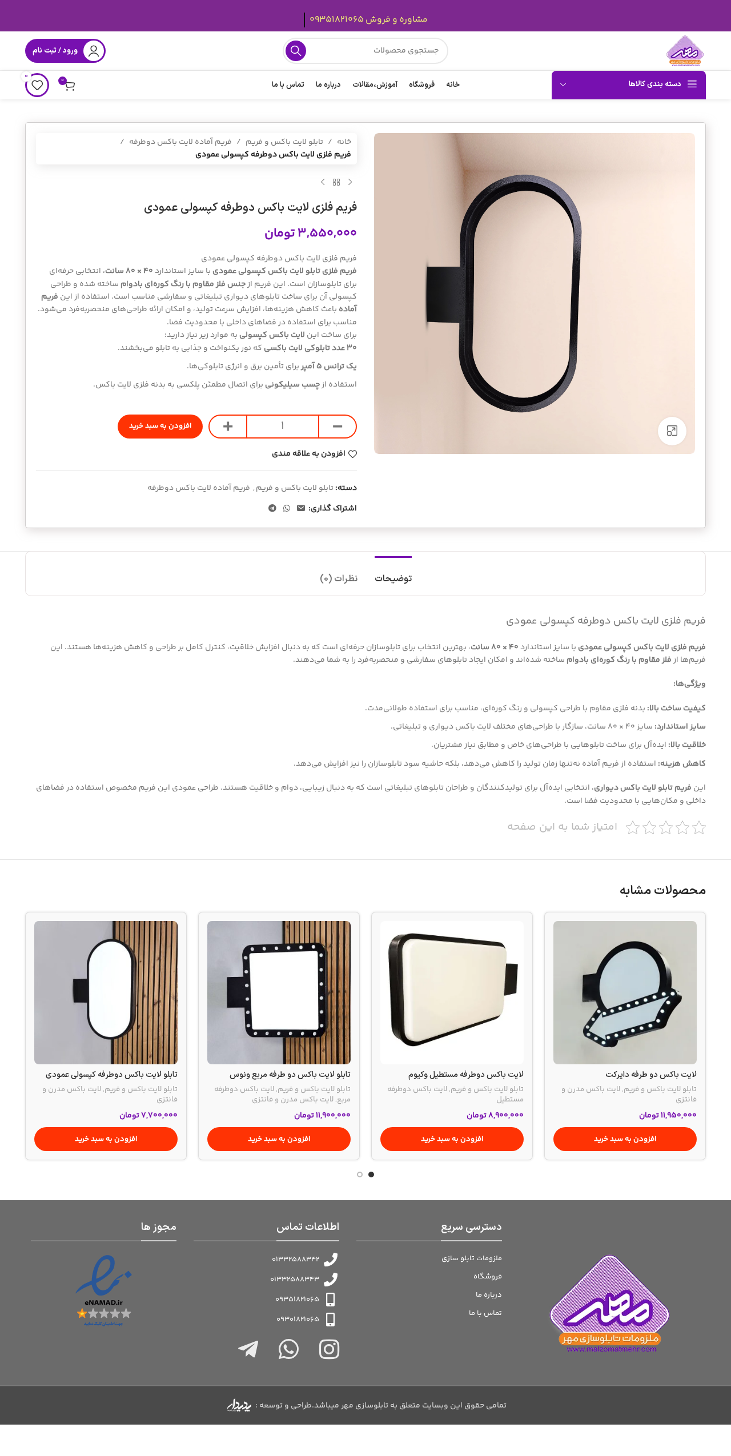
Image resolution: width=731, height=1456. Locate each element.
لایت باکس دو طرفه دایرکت (651, 1075)
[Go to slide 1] (371, 1174)
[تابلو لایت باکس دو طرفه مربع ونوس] (279, 992)
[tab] (393, 573)
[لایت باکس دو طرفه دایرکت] (625, 992)
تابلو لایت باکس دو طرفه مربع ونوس (290, 1075)
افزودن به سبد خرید (160, 426)
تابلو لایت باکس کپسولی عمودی (265, 271)
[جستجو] (296, 51)
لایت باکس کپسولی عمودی (622, 647)
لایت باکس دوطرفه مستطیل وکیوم (466, 1075)
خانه (344, 142)
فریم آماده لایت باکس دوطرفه (180, 142)
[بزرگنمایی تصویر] (672, 431)
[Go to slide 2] (360, 1174)
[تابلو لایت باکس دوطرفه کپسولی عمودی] (106, 992)
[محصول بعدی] (323, 183)
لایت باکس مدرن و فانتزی (293, 1099)
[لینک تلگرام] (272, 509)
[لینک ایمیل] (301, 509)
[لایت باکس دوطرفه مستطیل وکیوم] (452, 992)
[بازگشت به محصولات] (336, 183)
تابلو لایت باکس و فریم (284, 142)
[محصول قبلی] (350, 183)
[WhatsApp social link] (287, 509)
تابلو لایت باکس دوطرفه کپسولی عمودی (112, 1075)
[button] (625, 1139)
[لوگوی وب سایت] (685, 51)
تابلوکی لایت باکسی (297, 348)
